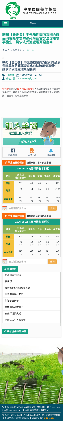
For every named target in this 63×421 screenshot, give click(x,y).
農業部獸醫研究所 (14, 294)
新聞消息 (17, 50)
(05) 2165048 (16, 407)
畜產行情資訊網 (13, 313)
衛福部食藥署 (12, 300)
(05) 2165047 (38, 407)
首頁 (7, 50)
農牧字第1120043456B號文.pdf (21, 78)
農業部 (8, 281)
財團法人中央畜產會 (15, 320)
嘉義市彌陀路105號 (39, 410)
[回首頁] (31, 10)
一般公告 (9, 75)
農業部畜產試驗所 (14, 307)
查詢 (52, 208)
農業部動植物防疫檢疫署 (17, 287)
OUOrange (49, 418)
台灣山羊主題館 (13, 275)
